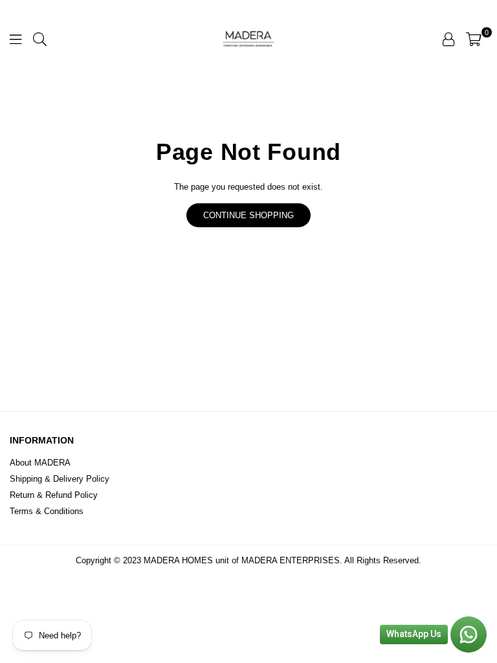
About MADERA (40, 462)
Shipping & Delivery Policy (59, 479)
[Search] (39, 39)
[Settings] (448, 39)
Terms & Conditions (46, 511)
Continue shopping (248, 215)
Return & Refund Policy (54, 495)
